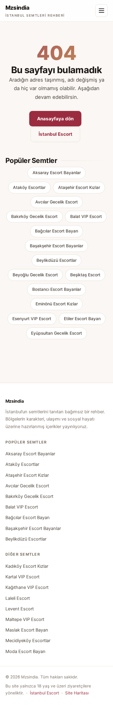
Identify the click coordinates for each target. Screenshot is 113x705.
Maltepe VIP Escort (24, 619)
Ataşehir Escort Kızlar (79, 187)
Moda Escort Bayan (25, 651)
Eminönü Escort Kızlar (57, 303)
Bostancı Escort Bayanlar (56, 289)
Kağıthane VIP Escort (27, 587)
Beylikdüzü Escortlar (56, 260)
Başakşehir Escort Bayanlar (56, 245)
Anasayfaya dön (55, 119)
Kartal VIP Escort (22, 577)
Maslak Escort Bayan (26, 630)
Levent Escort (19, 609)
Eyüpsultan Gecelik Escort (56, 333)
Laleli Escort (17, 598)
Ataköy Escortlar (29, 187)
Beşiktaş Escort (85, 274)
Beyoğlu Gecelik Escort (35, 274)
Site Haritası (77, 692)
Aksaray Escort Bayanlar (57, 172)
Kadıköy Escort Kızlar (26, 566)
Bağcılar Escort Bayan (56, 231)
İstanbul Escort (55, 134)
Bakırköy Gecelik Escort (34, 216)
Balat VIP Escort (86, 216)
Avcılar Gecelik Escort (56, 202)
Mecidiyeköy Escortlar (27, 640)
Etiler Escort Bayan (82, 318)
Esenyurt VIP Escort (31, 318)
